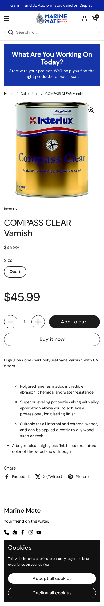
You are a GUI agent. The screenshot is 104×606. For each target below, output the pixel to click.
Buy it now (52, 339)
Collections (29, 93)
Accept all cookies (52, 578)
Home (8, 93)
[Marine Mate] (52, 18)
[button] (94, 18)
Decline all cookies (52, 593)
